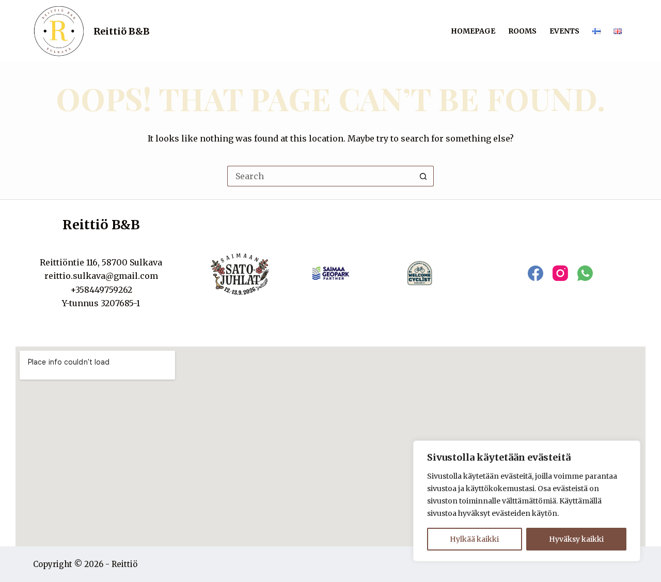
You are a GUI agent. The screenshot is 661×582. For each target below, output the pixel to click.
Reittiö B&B (121, 31)
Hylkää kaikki (474, 539)
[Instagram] (560, 273)
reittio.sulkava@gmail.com (101, 276)
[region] (526, 501)
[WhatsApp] (585, 273)
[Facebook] (535, 273)
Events (564, 31)
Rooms (522, 31)
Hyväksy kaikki (576, 539)
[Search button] (423, 176)
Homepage (473, 31)
